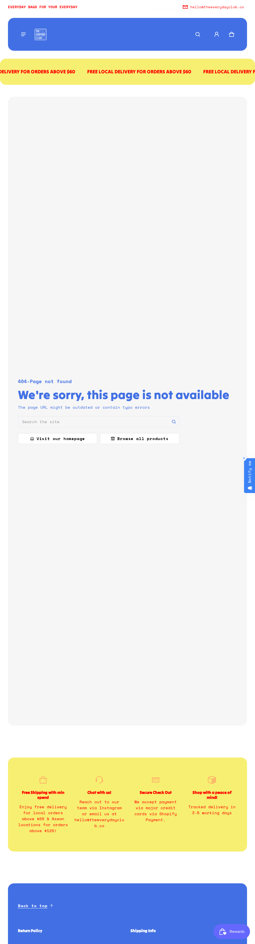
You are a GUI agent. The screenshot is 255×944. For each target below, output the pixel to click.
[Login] (216, 34)
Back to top (33, 906)
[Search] (173, 421)
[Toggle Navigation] (23, 34)
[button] (197, 34)
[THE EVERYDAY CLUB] (40, 34)
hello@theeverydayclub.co (217, 6)
